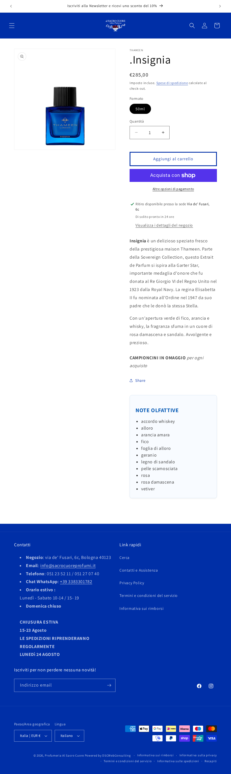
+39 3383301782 (76, 582)
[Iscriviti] (109, 685)
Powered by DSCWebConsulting (108, 755)
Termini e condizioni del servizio (148, 595)
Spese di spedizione (172, 83)
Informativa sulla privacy (198, 755)
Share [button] (140, 380)
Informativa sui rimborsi (141, 608)
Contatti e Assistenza (138, 570)
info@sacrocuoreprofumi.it (67, 565)
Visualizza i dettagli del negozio (164, 225)
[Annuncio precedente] (11, 6)
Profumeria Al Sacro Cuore (64, 755)
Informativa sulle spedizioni (178, 761)
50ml (140, 108)
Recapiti (211, 761)
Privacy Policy (131, 582)
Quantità (137, 121)
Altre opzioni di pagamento (173, 189)
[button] (12, 25)
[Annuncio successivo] (220, 6)
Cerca (124, 557)
